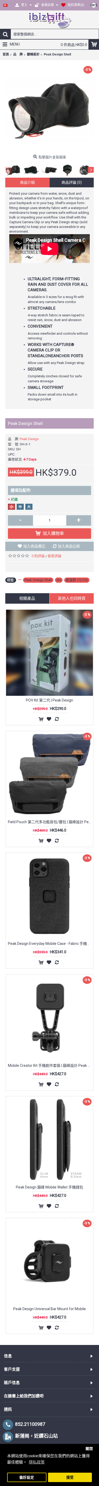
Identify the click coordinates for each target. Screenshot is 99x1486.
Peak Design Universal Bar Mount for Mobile (49, 1309)
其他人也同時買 (72, 598)
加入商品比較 (69, 546)
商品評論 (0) (72, 182)
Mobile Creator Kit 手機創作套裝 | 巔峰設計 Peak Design (50, 1065)
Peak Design (29, 439)
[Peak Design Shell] (49, 108)
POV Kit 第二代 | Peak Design (49, 700)
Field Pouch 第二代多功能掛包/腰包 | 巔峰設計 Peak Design (50, 822)
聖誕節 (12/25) (77, 580)
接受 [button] (70, 1477)
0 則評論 (38, 556)
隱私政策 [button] (37, 1462)
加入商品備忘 (34, 546)
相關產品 (27, 598)
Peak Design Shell (38, 580)
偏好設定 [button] (26, 1477)
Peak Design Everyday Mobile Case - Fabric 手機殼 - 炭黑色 (50, 943)
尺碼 (14, 499)
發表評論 (54, 556)
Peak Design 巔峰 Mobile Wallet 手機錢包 (49, 1187)
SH (58, 580)
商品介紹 (27, 182)
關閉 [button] (89, 1449)
